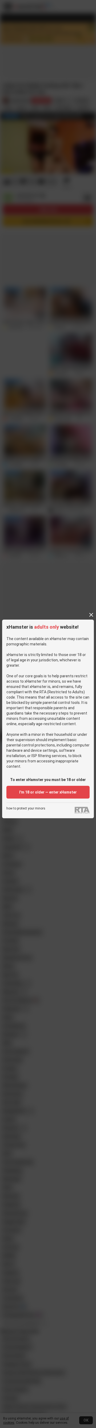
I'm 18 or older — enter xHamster (48, 792)
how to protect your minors (25, 808)
